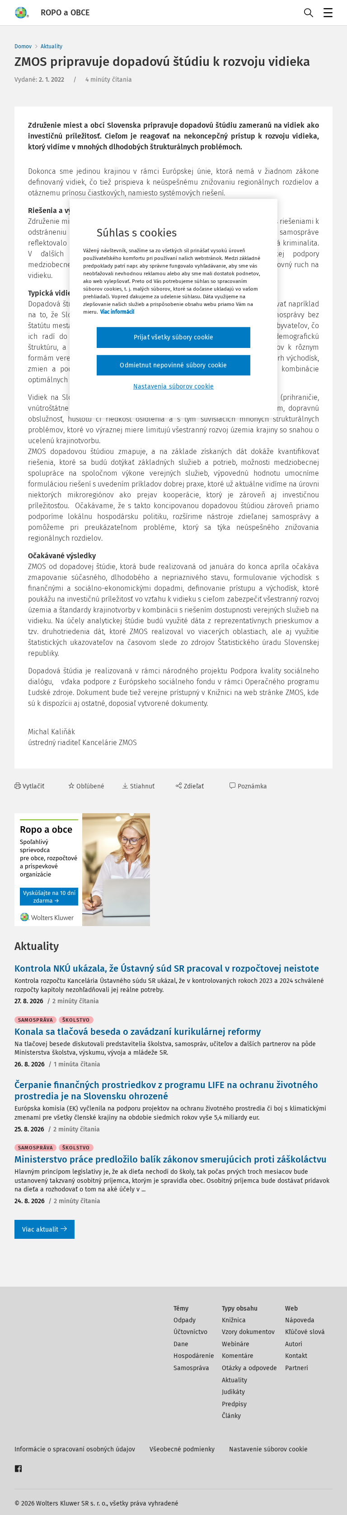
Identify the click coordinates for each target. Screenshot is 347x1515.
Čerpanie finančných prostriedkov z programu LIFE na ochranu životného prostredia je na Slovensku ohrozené (166, 1090)
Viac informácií (117, 312)
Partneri (296, 1368)
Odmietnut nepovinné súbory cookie (173, 365)
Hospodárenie (194, 1356)
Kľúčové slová (305, 1332)
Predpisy (234, 1404)
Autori (293, 1344)
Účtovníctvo (190, 1332)
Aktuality (51, 46)
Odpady (185, 1320)
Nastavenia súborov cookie (173, 386)
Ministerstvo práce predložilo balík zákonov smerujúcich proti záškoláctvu (170, 1159)
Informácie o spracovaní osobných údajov (74, 1449)
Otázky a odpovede (249, 1368)
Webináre (235, 1344)
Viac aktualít (40, 1229)
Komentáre (237, 1356)
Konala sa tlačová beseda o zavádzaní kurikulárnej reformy (137, 1031)
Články (231, 1416)
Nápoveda (299, 1320)
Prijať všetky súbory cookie (173, 337)
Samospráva (191, 1368)
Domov (23, 46)
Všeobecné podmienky (182, 1449)
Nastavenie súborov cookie (268, 1449)
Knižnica (234, 1320)
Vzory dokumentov (248, 1332)
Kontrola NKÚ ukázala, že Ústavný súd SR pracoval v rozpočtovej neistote (166, 968)
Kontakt (296, 1356)
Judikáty (233, 1392)
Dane (181, 1344)
